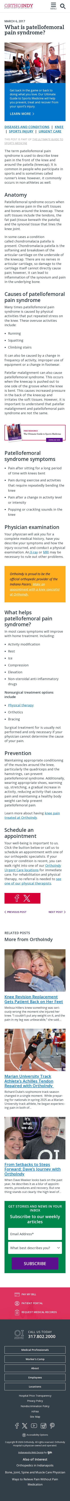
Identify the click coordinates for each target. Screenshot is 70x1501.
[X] (24, 1425)
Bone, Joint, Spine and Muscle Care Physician (35, 1472)
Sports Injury (21, 131)
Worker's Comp (35, 1359)
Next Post (56, 912)
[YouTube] (34, 1426)
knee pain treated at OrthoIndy (32, 815)
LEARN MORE (20, 114)
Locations (35, 1386)
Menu (53, 8)
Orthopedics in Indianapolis (35, 1465)
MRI (46, 552)
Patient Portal (32, 1303)
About (35, 1368)
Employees (35, 1377)
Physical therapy (21, 705)
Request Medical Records (39, 1312)
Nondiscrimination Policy (35, 1406)
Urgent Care (50, 131)
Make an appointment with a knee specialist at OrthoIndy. (35, 589)
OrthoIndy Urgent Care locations (32, 867)
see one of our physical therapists (32, 881)
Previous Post (17, 912)
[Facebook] (16, 1426)
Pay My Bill (29, 1294)
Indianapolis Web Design (31, 1452)
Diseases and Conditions (26, 127)
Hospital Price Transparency (35, 1395)
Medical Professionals (35, 1350)
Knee (59, 127)
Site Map (35, 1416)
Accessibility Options (37, 1434)
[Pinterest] (52, 1426)
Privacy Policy (35, 1400)
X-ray (33, 552)
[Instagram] (43, 1425)
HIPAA (35, 1411)
